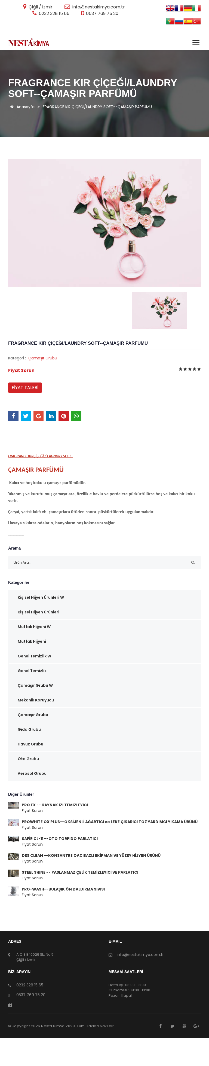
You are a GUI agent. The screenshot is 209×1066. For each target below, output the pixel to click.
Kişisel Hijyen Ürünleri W (41, 597)
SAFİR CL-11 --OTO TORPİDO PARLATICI (60, 838)
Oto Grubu (28, 758)
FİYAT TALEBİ (25, 387)
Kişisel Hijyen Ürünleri (38, 612)
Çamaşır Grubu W (35, 685)
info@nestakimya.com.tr (98, 7)
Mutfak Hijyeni (32, 641)
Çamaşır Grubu (42, 358)
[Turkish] (196, 23)
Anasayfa (25, 106)
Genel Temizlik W (34, 656)
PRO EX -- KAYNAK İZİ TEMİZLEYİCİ (55, 805)
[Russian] (179, 23)
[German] (187, 10)
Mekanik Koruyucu (36, 700)
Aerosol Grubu (32, 773)
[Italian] (196, 10)
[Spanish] (187, 23)
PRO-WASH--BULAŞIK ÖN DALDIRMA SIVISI (63, 889)
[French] (179, 10)
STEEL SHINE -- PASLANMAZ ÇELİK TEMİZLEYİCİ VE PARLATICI (80, 872)
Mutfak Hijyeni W (34, 626)
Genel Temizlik (32, 670)
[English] (170, 10)
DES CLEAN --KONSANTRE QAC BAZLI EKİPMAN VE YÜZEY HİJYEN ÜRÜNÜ (91, 855)
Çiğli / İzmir (40, 7)
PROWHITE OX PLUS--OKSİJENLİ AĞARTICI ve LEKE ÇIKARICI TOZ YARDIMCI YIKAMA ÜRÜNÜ (110, 821)
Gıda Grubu (29, 729)
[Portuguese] (170, 23)
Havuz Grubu (30, 744)
